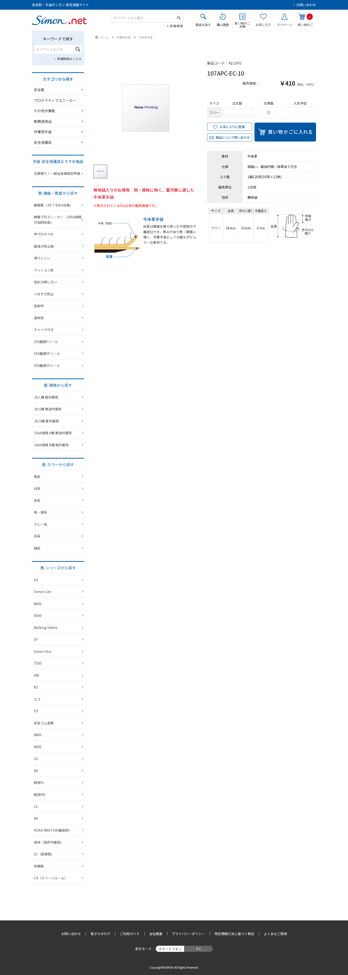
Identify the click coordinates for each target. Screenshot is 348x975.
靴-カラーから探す (58, 464)
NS (36, 818)
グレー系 (40, 524)
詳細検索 (176, 25)
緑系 (37, 548)
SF (36, 639)
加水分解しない (45, 281)
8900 (37, 746)
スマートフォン (170, 948)
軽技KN (39, 794)
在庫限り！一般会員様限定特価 (57, 173)
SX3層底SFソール (47, 353)
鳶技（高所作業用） (49, 842)
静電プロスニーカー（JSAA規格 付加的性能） (57, 220)
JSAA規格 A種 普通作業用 (53, 432)
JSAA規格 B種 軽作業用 (51, 444)
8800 (37, 734)
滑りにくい (42, 258)
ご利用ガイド (130, 933)
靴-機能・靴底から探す (58, 193)
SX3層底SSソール (47, 365)
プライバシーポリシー (188, 933)
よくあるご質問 (275, 933)
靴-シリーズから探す (58, 568)
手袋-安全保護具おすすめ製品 (58, 161)
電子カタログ (100, 933)
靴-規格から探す (58, 385)
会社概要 (155, 933)
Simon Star (43, 651)
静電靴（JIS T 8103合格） (53, 205)
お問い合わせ (306, 4)
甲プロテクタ (44, 234)
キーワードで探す (58, 39)
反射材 (39, 305)
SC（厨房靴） (44, 854)
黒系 (37, 476)
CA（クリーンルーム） (51, 878)
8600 (37, 603)
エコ (37, 699)
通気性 (39, 317)
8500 (37, 615)
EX (36, 579)
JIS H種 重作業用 (46, 421)
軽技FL (39, 782)
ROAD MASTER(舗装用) (52, 830)
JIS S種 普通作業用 (48, 409)
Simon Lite (42, 591)
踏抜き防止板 (44, 246)
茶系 (37, 536)
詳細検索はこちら (69, 58)
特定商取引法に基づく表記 (234, 933)
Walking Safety (45, 627)
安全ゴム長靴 (44, 723)
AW (36, 675)
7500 (37, 663)
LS (36, 806)
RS (36, 770)
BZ (36, 687)
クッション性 (44, 270)
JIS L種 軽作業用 (46, 397)
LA (36, 758)
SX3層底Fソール (46, 341)
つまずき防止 (44, 294)
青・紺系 (40, 512)
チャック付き (44, 329)
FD (36, 711)
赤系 (37, 500)
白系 (37, 488)
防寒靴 (39, 866)
